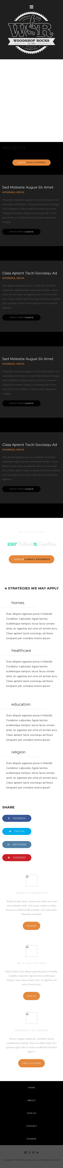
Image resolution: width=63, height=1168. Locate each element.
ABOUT (32, 1100)
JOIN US (31, 1113)
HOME (31, 1087)
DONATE (31, 1138)
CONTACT (31, 1126)
